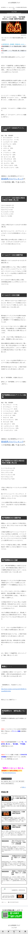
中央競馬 (22, 781)
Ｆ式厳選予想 (5, 781)
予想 (4, 783)
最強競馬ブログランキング (12, 179)
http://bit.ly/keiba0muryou (9, 772)
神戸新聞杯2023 (10, 783)
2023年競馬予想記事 (7, 778)
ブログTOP (14, 927)
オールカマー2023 (14, 781)
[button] (25, 444)
